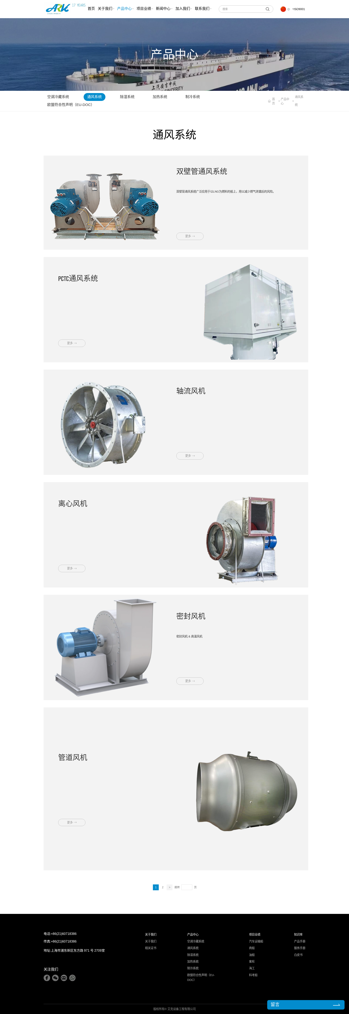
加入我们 (183, 9)
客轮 (252, 961)
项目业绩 (144, 9)
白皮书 (298, 954)
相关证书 (150, 948)
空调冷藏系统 (58, 97)
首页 (91, 9)
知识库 (298, 934)
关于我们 (105, 9)
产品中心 (124, 9)
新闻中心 (163, 9)
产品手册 (299, 941)
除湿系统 (127, 97)
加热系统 (160, 97)
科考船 (253, 975)
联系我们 (202, 9)
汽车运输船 (256, 941)
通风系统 (94, 97)
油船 (252, 954)
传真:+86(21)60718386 (60, 941)
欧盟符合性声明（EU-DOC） (70, 105)
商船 (252, 948)
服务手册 (299, 948)
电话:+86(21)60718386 (60, 933)
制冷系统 (192, 97)
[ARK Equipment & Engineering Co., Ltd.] (65, 9)
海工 (252, 968)
